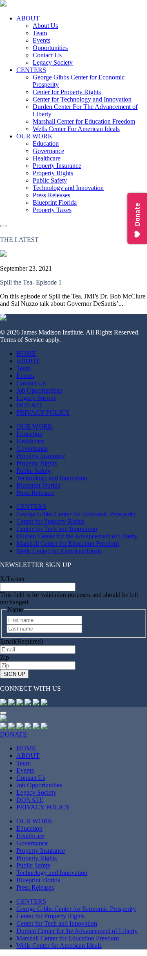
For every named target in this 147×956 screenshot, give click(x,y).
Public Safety (50, 180)
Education (46, 143)
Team (40, 32)
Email (21, 641)
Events (41, 40)
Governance (48, 150)
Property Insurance (57, 165)
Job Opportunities (39, 390)
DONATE (29, 405)
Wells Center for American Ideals (59, 550)
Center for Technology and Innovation (82, 99)
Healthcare (46, 158)
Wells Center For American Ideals (76, 128)
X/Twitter (12, 578)
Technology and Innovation (68, 187)
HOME (26, 353)
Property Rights (53, 173)
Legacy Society (53, 62)
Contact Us (47, 55)
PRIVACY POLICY (43, 412)
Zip (4, 657)
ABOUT (28, 18)
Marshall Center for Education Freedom (84, 121)
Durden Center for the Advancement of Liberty (77, 536)
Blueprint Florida (55, 202)
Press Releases (51, 195)
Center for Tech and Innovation (56, 528)
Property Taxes (52, 209)
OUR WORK (34, 136)
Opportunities (50, 47)
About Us (45, 25)
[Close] (3, 713)
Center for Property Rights (67, 91)
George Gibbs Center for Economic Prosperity (76, 514)
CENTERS (31, 69)
